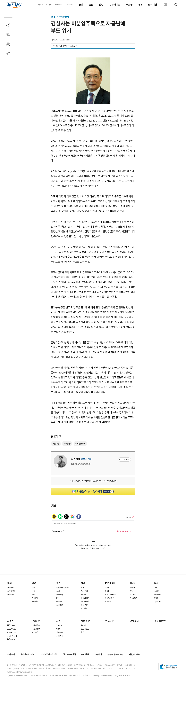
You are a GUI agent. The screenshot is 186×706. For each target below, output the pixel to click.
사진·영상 (69, 4)
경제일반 (10, 594)
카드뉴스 (59, 632)
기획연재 (59, 636)
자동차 (83, 594)
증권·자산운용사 (62, 587)
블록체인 (59, 601)
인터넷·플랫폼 (110, 594)
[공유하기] (8, 25)
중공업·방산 (85, 598)
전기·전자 (84, 591)
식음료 (156, 591)
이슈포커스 (11, 632)
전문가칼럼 (36, 625)
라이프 (49, 4)
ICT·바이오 (114, 4)
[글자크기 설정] (8, 53)
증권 (91, 4)
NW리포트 (11, 625)
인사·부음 (134, 621)
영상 (58, 629)
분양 (131, 591)
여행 (156, 598)
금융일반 (35, 601)
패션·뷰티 (157, 594)
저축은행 (35, 598)
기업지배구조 (12, 636)
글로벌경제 (11, 591)
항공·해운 (84, 605)
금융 (81, 4)
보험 (33, 591)
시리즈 (40, 4)
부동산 (129, 4)
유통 (140, 4)
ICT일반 (108, 601)
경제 (9, 583)
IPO (57, 598)
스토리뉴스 (11, 629)
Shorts (59, 625)
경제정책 (10, 587)
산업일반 (84, 608)
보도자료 (109, 621)
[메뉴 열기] (166, 5)
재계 (82, 587)
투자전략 (59, 594)
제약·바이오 (109, 598)
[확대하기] (93, 59)
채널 (156, 587)
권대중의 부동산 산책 (60, 16)
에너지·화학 (85, 601)
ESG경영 (58, 4)
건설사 (132, 587)
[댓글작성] (8, 35)
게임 (107, 591)
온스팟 (83, 625)
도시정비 (133, 594)
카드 (33, 594)
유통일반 (157, 601)
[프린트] (8, 44)
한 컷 (83, 632)
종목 (58, 591)
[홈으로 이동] (14, 4)
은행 (33, 587)
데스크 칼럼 (36, 629)
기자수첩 (35, 632)
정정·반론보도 (160, 621)
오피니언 (152, 4)
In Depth (11, 639)
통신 (107, 587)
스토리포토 (85, 629)
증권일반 (59, 605)
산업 (101, 4)
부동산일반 (134, 598)
